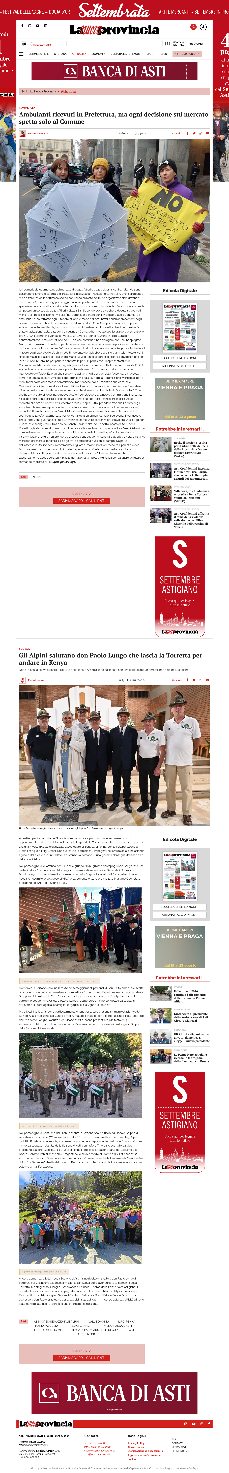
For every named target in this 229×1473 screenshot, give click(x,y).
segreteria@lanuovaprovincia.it (100, 1450)
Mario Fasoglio (46, 1325)
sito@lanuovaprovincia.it (97, 1454)
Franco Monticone (48, 1330)
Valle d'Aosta (99, 1321)
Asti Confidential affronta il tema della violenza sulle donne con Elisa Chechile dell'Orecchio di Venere (191, 520)
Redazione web (36, 680)
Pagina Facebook (24, 25)
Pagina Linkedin (48, 25)
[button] (203, 27)
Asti (132, 1330)
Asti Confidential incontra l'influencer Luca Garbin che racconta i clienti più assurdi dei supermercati (192, 473)
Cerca (193, 27)
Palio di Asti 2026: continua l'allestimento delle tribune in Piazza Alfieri (190, 996)
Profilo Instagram (32, 25)
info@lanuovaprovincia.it (97, 1447)
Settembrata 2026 (40, 45)
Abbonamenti (198, 43)
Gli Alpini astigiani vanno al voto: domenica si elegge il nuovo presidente (192, 1037)
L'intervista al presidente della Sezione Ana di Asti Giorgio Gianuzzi (191, 1017)
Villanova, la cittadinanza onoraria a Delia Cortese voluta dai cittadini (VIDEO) (191, 496)
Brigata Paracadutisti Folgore (95, 1330)
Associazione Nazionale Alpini (56, 1321)
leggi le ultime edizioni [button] (178, 358)
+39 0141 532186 (97, 1443)
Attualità (68, 91)
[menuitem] (38, 54)
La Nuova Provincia (43, 91)
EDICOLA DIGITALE (178, 43)
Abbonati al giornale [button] (178, 366)
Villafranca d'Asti (118, 1325)
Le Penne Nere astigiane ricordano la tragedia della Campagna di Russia (191, 1058)
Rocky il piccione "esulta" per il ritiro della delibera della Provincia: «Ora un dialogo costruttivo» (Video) (191, 449)
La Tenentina (86, 1334)
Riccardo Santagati (38, 133)
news (37, 477)
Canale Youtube (40, 25)
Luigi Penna (126, 1321)
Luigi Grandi (81, 1325)
